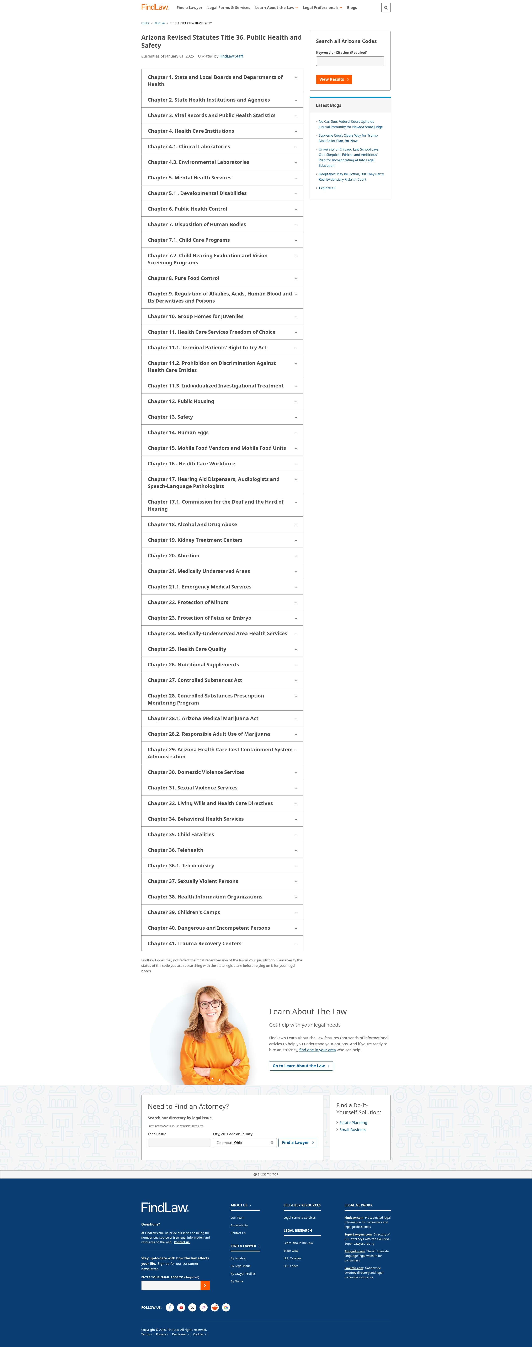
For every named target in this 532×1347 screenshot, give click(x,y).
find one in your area (317, 1049)
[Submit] (205, 1285)
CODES (145, 23)
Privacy (161, 1334)
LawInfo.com (354, 1268)
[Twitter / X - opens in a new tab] (192, 1307)
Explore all (327, 188)
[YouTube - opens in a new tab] (181, 1307)
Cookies (198, 1334)
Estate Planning (353, 1122)
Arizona (160, 23)
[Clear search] (272, 1142)
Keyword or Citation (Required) (341, 52)
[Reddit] (215, 1307)
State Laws (291, 1251)
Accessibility (239, 1225)
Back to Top (268, 1174)
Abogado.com (355, 1251)
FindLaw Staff (231, 56)
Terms (145, 1334)
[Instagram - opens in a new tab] (204, 1307)
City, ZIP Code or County (232, 1134)
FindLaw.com (354, 1218)
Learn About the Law (298, 1243)
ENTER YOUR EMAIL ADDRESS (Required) (170, 1277)
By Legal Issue (241, 1266)
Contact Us (238, 1233)
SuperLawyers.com (358, 1234)
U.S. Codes (291, 1266)
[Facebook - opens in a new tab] (170, 1307)
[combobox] (179, 1142)
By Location (238, 1258)
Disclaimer (179, 1334)
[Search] (386, 7)
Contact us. (182, 1242)
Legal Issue (157, 1134)
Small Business (353, 1129)
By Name (237, 1281)
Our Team (237, 1218)
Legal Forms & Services (300, 1218)
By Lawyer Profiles (243, 1274)
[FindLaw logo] (157, 7)
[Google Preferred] (226, 1307)
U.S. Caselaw (292, 1258)
